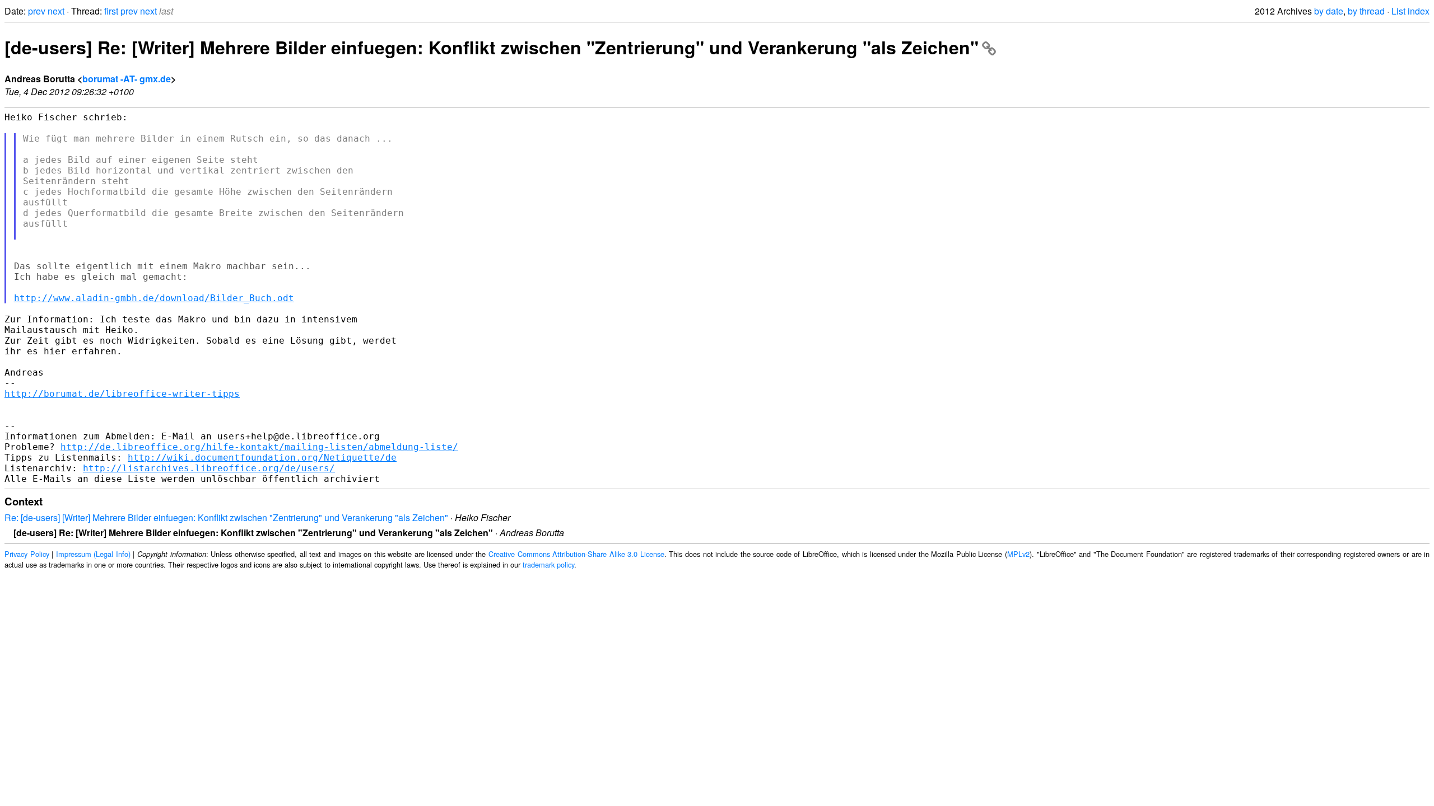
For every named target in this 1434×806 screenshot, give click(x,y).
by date (1328, 10)
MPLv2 (1018, 554)
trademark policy (548, 564)
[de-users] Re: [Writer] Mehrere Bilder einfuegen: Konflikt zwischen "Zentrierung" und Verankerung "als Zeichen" (491, 47)
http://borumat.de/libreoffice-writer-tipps (122, 393)
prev (36, 10)
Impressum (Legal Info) (93, 554)
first (111, 10)
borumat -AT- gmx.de (126, 78)
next (56, 10)
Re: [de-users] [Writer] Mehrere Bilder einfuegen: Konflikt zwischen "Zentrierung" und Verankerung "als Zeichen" (226, 517)
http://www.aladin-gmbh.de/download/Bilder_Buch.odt (154, 298)
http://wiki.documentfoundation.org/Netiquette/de (262, 457)
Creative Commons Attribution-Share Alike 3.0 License (576, 554)
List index (1410, 10)
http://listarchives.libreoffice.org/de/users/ (209, 468)
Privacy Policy (26, 554)
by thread (1366, 10)
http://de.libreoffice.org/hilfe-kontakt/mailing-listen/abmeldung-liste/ (259, 447)
